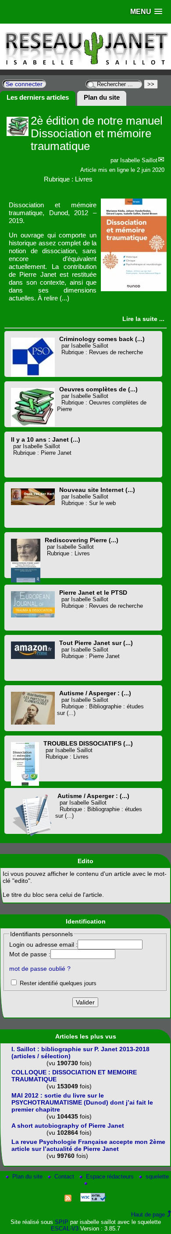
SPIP (61, 1222)
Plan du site (28, 1176)
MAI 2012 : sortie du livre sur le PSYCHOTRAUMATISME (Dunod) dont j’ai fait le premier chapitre (82, 1102)
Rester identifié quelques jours (58, 983)
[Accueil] (85, 67)
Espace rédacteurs (110, 1176)
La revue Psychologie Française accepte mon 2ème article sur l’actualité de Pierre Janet (88, 1145)
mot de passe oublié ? (40, 968)
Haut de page (148, 1214)
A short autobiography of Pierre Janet (67, 1125)
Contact (65, 1176)
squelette (157, 1176)
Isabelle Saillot (138, 160)
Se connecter (24, 83)
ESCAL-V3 (64, 1228)
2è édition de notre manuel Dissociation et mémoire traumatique (97, 133)
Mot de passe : (29, 954)
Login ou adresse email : (43, 944)
